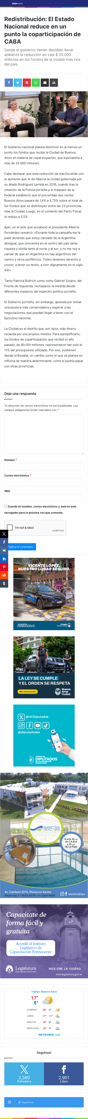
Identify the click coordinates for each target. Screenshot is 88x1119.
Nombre (10, 460)
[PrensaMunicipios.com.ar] (17, 3)
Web (7, 491)
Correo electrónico (17, 475)
